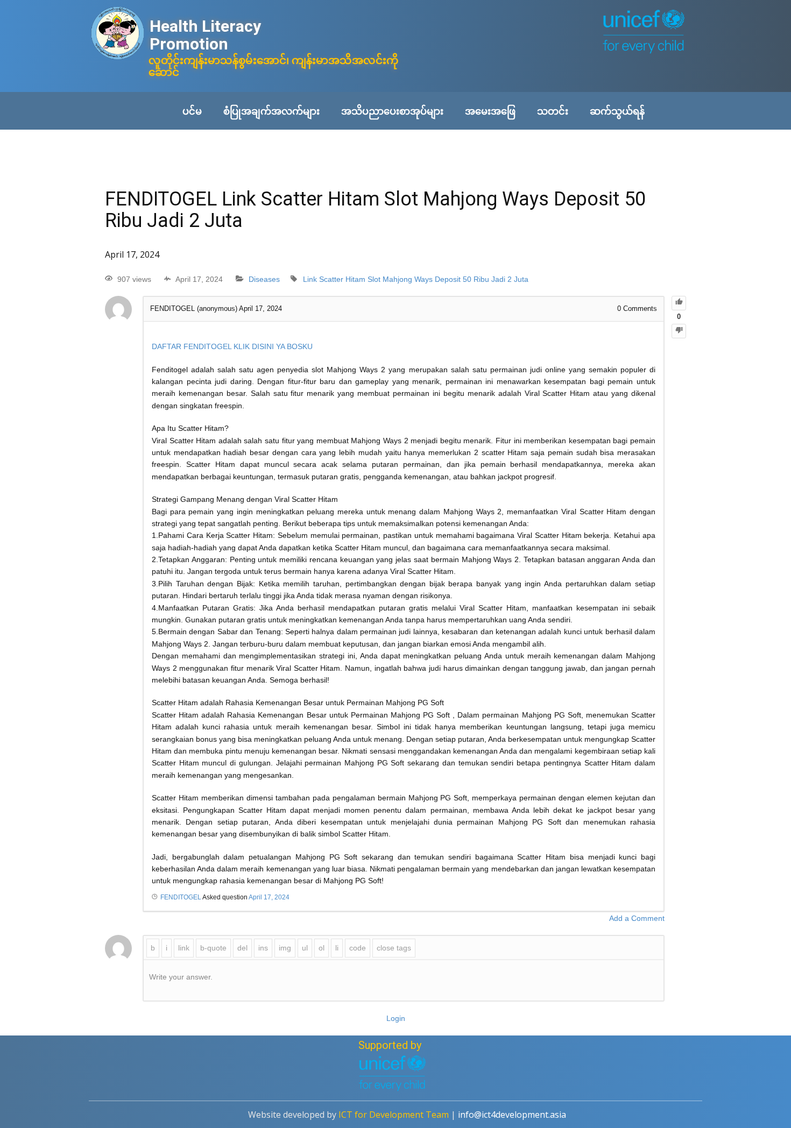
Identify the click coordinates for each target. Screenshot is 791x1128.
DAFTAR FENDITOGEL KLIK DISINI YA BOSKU (232, 346)
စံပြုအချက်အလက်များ (271, 110)
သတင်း (552, 110)
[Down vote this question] (679, 331)
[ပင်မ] (117, 34)
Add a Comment (637, 918)
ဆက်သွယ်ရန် (617, 110)
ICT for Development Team (393, 1114)
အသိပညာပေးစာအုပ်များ (392, 110)
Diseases (264, 279)
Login (395, 1018)
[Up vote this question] (679, 303)
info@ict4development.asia (512, 1114)
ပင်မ (192, 110)
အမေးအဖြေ (490, 110)
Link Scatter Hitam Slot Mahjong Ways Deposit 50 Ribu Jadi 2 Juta (415, 279)
